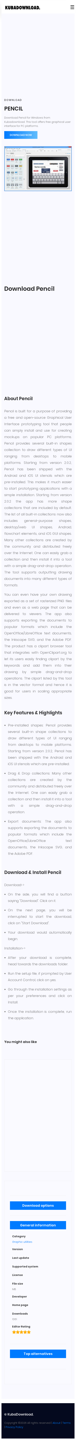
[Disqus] (38, 1115)
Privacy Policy (14, 1427)
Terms (67, 1423)
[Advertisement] (38, 56)
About (57, 1423)
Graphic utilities (22, 1242)
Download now (21, 135)
